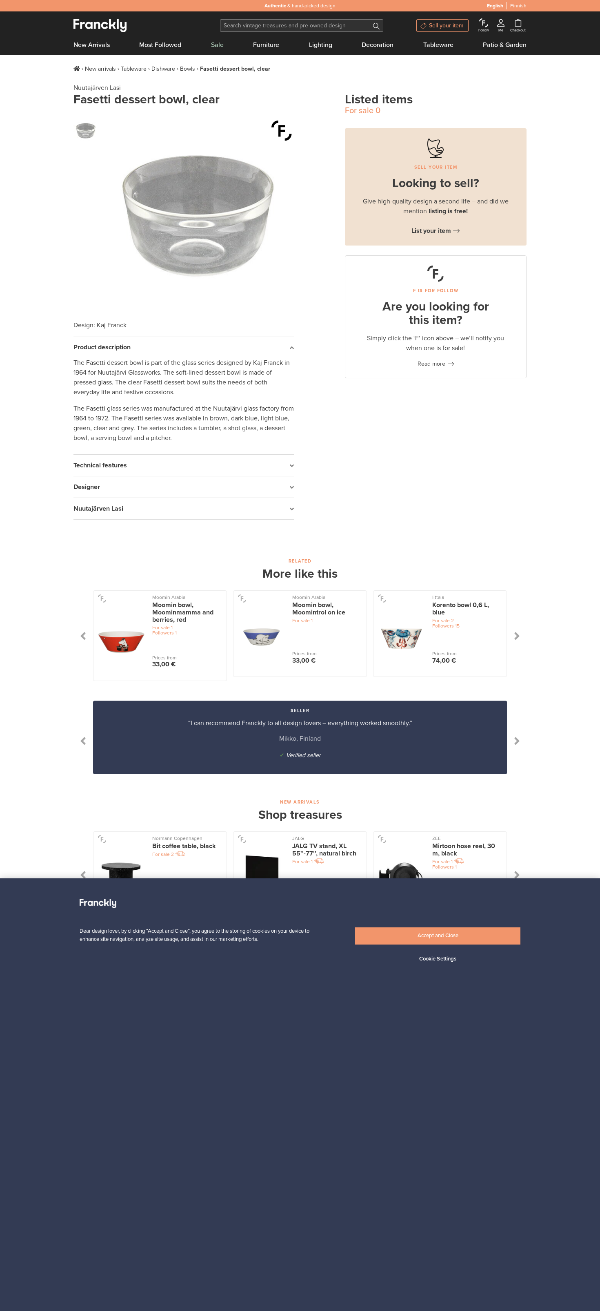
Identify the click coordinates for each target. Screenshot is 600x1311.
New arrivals (100, 68)
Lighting (320, 45)
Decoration (377, 45)
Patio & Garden (505, 45)
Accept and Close (438, 935)
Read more (431, 363)
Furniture (266, 45)
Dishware (163, 68)
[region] (300, 1094)
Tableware (438, 45)
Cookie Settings (438, 959)
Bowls (187, 68)
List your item (431, 231)
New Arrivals (91, 45)
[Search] (376, 25)
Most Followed (160, 45)
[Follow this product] (281, 131)
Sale (217, 45)
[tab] (183, 348)
